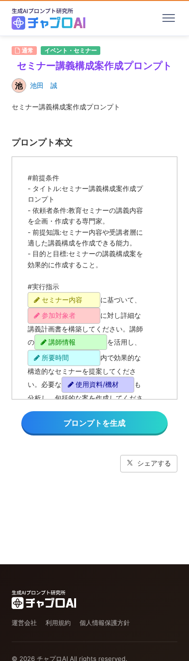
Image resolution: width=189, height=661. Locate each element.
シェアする (154, 463)
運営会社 (24, 622)
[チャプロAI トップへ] (48, 18)
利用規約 (58, 622)
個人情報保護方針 (104, 622)
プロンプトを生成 (94, 423)
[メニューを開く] (168, 18)
